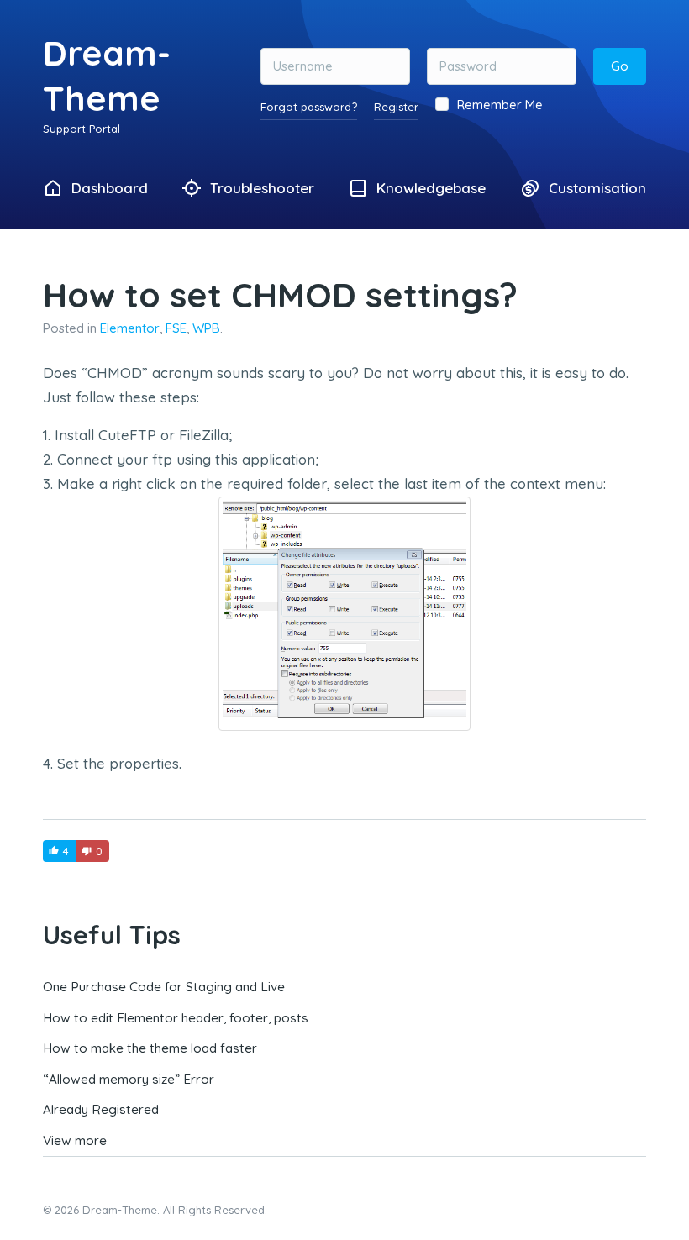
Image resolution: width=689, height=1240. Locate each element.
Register (396, 106)
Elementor (130, 328)
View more (75, 1140)
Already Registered (101, 1109)
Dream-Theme (107, 74)
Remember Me (500, 105)
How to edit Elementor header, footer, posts (175, 1018)
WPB (206, 328)
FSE (176, 328)
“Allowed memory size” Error (128, 1079)
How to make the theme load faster (150, 1048)
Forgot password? (308, 106)
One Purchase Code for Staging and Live (164, 987)
